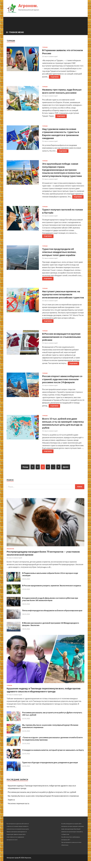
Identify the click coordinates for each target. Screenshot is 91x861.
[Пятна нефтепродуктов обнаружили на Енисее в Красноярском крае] (14, 618)
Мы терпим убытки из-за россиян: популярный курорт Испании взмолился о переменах (43, 796)
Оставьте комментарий (49, 56)
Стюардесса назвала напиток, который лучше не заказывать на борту (53, 750)
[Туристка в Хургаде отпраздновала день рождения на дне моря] (14, 770)
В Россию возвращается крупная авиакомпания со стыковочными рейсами (61, 336)
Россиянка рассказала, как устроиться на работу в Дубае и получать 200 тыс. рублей (42, 792)
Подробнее (55, 77)
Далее (65, 467)
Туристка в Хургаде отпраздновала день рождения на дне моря (50, 762)
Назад (25, 467)
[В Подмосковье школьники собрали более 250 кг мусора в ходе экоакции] (14, 581)
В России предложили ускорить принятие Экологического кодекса (51, 585)
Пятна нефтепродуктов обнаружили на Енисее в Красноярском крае (52, 610)
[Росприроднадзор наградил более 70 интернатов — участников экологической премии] (45, 547)
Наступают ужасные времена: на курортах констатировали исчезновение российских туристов (63, 294)
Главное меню (16, 32)
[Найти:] (45, 486)
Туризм (44, 47)
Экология (10, 548)
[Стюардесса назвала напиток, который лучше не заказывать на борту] (14, 758)
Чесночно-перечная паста (18, 803)
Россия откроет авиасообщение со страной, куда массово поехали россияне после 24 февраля (62, 379)
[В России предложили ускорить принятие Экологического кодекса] (14, 593)
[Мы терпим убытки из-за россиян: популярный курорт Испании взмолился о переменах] (14, 733)
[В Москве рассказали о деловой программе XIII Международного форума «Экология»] (14, 631)
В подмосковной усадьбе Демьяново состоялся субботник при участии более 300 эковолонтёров (50, 599)
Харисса (11, 800)
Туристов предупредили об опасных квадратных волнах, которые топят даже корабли (59, 251)
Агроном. (28, 5)
